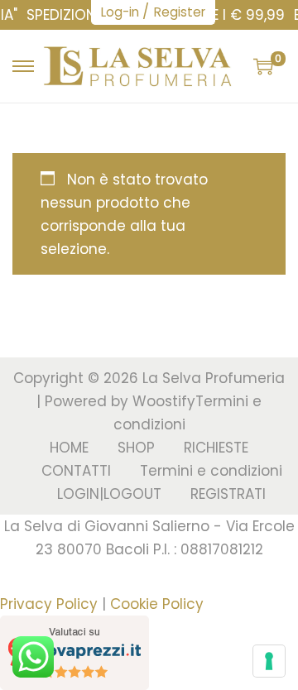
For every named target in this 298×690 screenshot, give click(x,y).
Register (179, 12)
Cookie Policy (157, 604)
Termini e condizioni (211, 471)
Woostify (163, 401)
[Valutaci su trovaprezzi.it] (74, 652)
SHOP (136, 448)
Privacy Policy (49, 604)
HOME (69, 448)
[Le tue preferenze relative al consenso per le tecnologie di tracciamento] (269, 661)
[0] (263, 66)
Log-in (120, 12)
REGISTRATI (228, 494)
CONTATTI (76, 471)
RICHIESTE (216, 448)
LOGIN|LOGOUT (109, 494)
